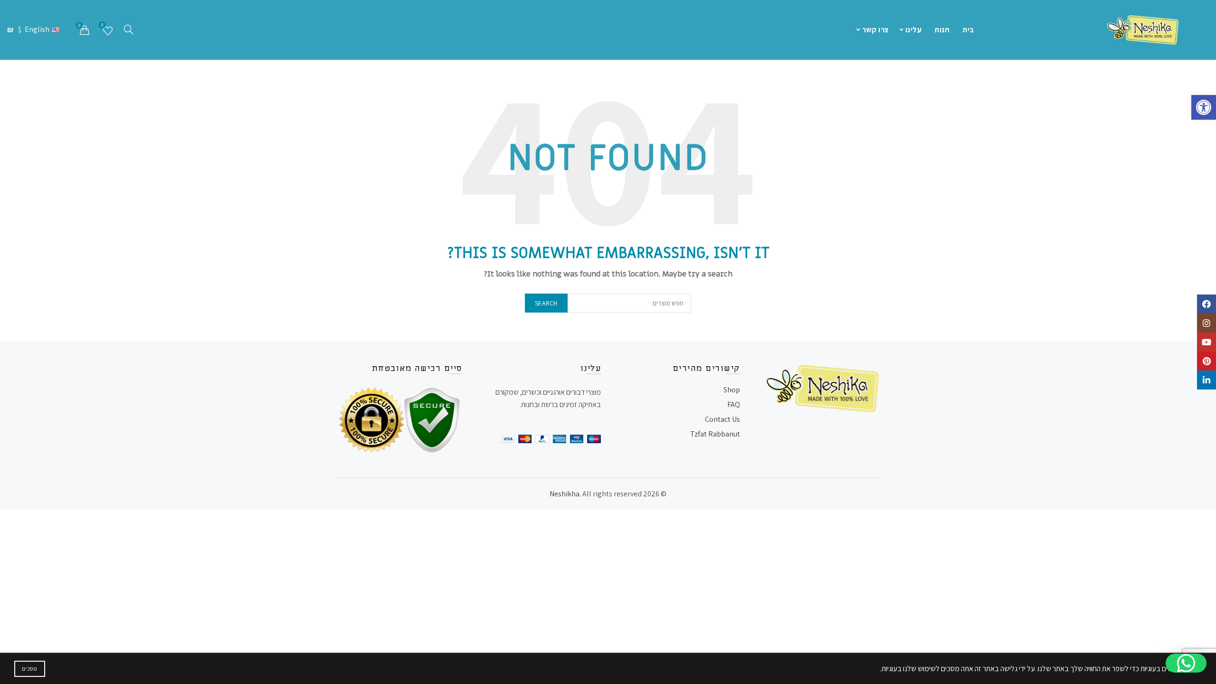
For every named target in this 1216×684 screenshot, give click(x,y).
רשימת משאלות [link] (102, 26)
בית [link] (968, 30)
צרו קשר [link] (875, 30)
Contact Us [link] (722, 419)
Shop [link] (731, 390)
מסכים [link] (30, 668)
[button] (1186, 663)
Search (546, 303)
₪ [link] (11, 30)
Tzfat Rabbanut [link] (715, 434)
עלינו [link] (913, 30)
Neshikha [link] (565, 494)
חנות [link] (942, 30)
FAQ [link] (733, 404)
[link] (1203, 107)
